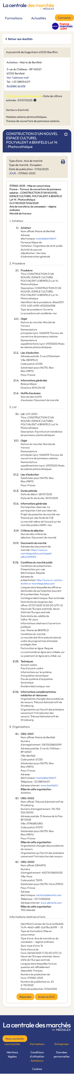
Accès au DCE (46, 996)
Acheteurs (37, 1060)
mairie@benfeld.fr (46, 238)
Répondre (25, 996)
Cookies (37, 1069)
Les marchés (12, 1044)
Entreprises (62, 1044)
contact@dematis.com (48, 895)
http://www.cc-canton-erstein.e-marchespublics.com (42, 581)
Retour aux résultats (20, 39)
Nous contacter (15, 1038)
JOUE (12, 173)
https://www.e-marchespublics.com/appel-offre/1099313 (36, 553)
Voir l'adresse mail (18, 77)
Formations (13, 18)
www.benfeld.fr (49, 785)
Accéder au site (16, 86)
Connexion (64, 17)
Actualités (38, 18)
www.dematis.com (51, 902)
